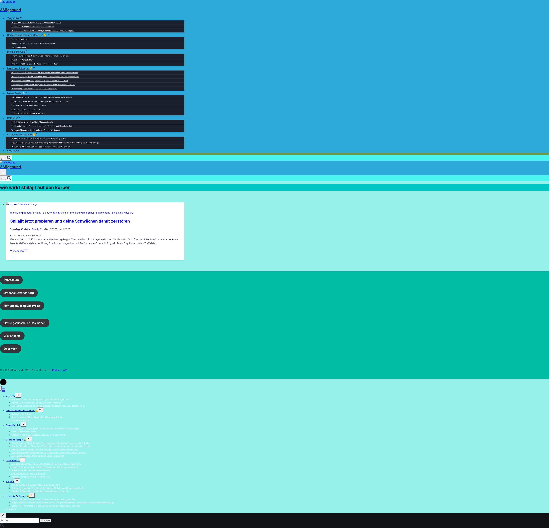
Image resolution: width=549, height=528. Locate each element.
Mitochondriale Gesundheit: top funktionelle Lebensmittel (34, 89)
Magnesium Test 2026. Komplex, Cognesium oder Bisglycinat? (36, 22)
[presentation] (95, 204)
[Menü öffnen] (3, 172)
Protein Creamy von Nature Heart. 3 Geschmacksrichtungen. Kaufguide (39, 101)
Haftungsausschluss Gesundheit (24, 323)
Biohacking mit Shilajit (55, 212)
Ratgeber (10, 481)
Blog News (13, 150)
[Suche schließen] (3, 515)
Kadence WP (59, 370)
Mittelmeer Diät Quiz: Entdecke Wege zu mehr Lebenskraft (34, 64)
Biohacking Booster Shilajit (25, 212)
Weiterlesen (19, 251)
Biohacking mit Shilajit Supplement (90, 212)
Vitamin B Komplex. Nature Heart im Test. (27, 113)
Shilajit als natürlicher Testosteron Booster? (28, 105)
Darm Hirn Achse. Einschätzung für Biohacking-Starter (33, 43)
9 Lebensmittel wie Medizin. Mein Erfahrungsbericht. (32, 122)
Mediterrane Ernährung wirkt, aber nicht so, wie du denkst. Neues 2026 (39, 81)
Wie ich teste (12, 336)
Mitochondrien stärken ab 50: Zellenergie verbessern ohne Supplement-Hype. (42, 30)
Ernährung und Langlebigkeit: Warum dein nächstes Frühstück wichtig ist (40, 56)
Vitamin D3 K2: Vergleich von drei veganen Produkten (32, 26)
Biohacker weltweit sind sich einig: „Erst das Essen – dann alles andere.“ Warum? (43, 85)
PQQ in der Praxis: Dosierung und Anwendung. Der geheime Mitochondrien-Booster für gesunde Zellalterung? (55, 143)
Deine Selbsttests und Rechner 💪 (21, 410)
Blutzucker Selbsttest (20, 39)
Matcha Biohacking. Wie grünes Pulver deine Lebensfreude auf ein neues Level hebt (45, 77)
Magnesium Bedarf (18, 47)
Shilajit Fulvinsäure (122, 212)
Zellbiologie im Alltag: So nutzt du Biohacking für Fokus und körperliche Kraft (41, 126)
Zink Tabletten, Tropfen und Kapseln (25, 109)
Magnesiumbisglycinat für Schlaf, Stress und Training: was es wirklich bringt (41, 97)
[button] (3, 382)
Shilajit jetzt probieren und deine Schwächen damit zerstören (70, 221)
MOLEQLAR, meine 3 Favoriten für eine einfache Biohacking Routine (38, 139)
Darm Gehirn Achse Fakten (22, 60)
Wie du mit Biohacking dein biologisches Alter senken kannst (35, 130)
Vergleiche (10, 396)
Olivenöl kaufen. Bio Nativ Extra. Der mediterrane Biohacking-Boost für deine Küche (44, 73)
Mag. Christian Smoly (27, 229)
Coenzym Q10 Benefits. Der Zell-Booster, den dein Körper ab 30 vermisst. (40, 147)
